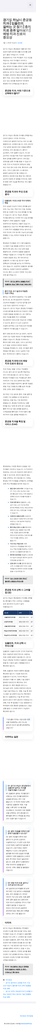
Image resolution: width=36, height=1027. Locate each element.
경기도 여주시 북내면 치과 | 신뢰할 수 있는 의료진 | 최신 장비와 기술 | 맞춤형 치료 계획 (17, 994)
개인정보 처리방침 (26, 1016)
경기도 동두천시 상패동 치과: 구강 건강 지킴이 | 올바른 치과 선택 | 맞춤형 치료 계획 (17, 985)
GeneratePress (26, 1024)
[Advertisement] (18, 115)
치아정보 (9, 980)
